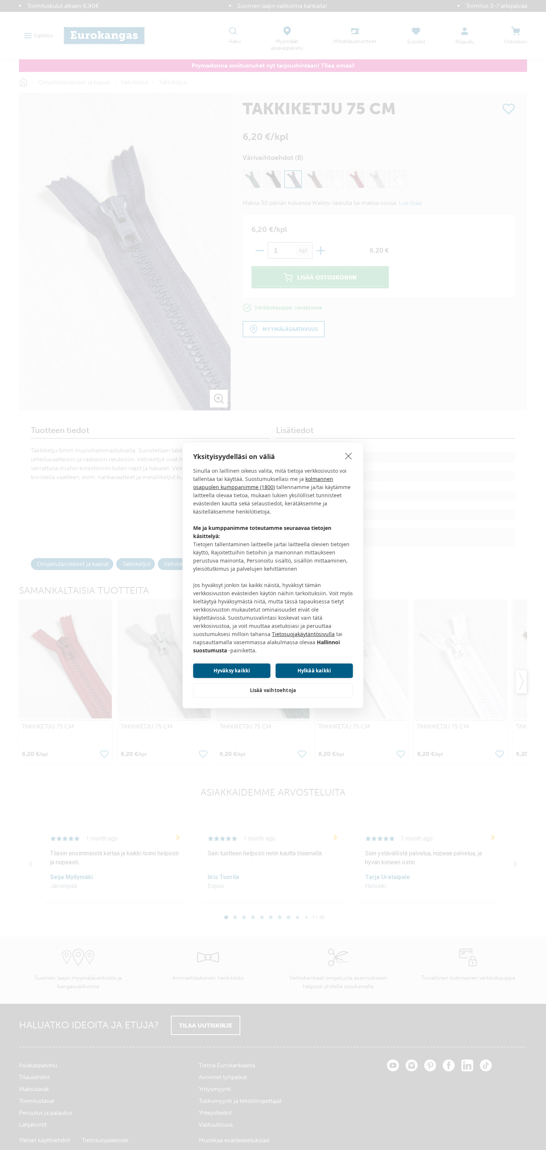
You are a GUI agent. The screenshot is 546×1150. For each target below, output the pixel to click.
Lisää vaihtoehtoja (273, 690)
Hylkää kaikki (314, 670)
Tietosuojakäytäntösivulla (303, 634)
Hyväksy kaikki (232, 670)
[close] (348, 456)
